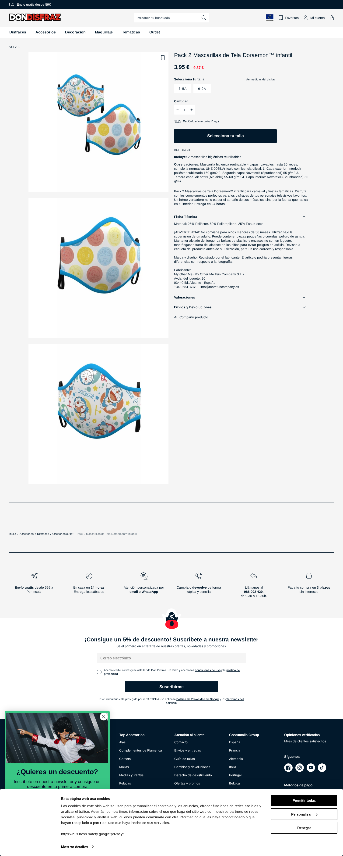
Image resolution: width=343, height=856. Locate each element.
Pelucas (125, 783)
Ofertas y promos (187, 783)
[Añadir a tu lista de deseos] (162, 57)
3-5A (183, 88)
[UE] (270, 17)
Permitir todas (304, 800)
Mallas (124, 767)
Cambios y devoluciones (192, 767)
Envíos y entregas (187, 750)
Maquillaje (104, 32)
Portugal (235, 775)
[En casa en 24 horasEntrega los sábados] (89, 587)
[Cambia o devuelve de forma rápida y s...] (199, 587)
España (234, 742)
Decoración (75, 32)
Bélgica (234, 783)
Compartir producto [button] (193, 317)
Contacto (181, 742)
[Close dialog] (104, 716)
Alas (122, 742)
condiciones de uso (207, 670)
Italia (232, 767)
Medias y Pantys (131, 775)
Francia (234, 750)
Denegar (304, 828)
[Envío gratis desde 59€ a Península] (34, 587)
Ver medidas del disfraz (260, 79)
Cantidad (181, 101)
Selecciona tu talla (225, 135)
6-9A (202, 88)
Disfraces (17, 32)
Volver (15, 47)
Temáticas (131, 32)
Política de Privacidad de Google (197, 699)
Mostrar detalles (74, 847)
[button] (331, 17)
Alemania (236, 759)
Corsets (125, 759)
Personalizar (301, 814)
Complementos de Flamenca (140, 750)
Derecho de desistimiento (193, 775)
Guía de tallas (184, 759)
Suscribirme (171, 686)
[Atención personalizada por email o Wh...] (144, 587)
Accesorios (45, 32)
